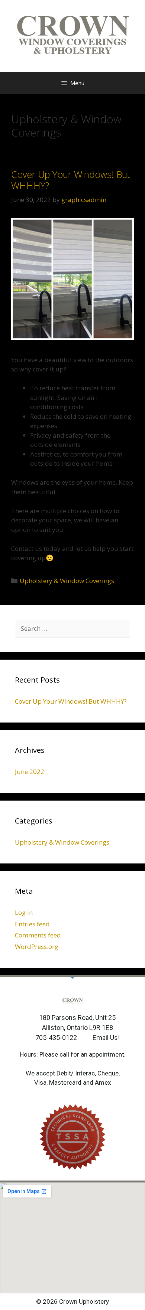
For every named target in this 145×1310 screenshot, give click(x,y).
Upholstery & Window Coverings (67, 580)
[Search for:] (72, 628)
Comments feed (38, 935)
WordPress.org (36, 946)
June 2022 (29, 771)
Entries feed (32, 924)
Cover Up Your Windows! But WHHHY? (70, 180)
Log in (24, 912)
